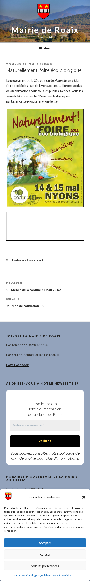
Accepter (45, 543)
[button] (84, 497)
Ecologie (18, 259)
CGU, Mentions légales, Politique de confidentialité (42, 575)
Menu (47, 48)
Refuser (45, 554)
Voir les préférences (45, 566)
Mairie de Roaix (45, 30)
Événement (35, 259)
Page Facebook (17, 365)
